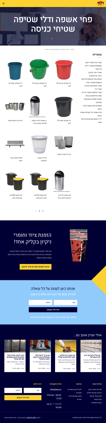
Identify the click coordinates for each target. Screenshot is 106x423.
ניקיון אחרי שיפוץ (96, 396)
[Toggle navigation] (19, 3)
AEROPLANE (31, 418)
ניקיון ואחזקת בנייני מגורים (75, 398)
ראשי (72, 49)
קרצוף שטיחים (97, 402)
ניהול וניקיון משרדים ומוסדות (75, 391)
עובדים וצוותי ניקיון (95, 389)
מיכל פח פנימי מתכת (15, 120)
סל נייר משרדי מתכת (64, 154)
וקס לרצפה (98, 399)
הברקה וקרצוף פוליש (94, 393)
